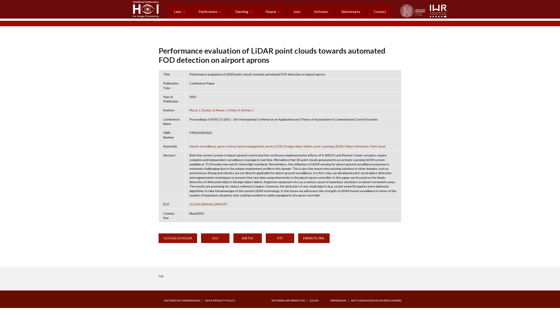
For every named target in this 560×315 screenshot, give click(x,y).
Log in (314, 300)
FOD (279, 146)
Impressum (338, 300)
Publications (208, 11)
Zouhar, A (207, 110)
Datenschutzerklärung (182, 300)
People (271, 11)
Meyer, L (221, 110)
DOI (215, 238)
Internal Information (288, 300)
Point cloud (377, 146)
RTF (280, 238)
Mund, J (194, 110)
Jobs (297, 11)
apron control (226, 146)
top (161, 276)
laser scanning (323, 146)
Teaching (241, 11)
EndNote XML (314, 238)
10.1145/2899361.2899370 (208, 204)
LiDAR (339, 146)
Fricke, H (234, 110)
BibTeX (247, 238)
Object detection (356, 146)
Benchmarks (350, 11)
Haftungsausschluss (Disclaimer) (376, 300)
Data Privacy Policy (220, 300)
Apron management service (256, 146)
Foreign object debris (298, 146)
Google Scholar (178, 238)
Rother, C (247, 110)
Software (321, 11)
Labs (177, 11)
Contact (380, 11)
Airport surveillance (202, 146)
